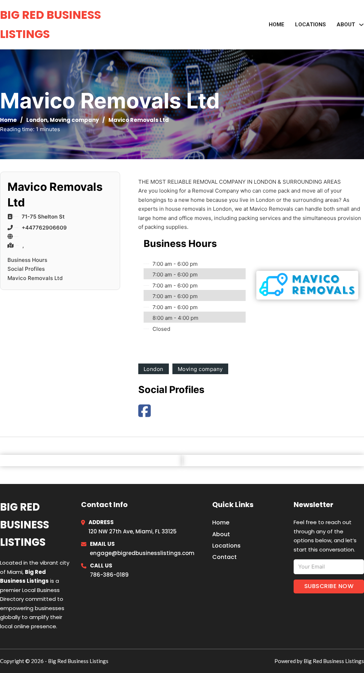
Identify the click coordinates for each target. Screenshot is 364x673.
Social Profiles (26, 268)
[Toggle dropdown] (361, 24)
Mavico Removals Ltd (35, 278)
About (221, 534)
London (36, 120)
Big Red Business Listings (50, 24)
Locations (310, 24)
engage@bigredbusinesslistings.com (142, 553)
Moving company (74, 120)
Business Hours (27, 260)
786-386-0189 (109, 574)
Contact (224, 557)
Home (276, 24)
